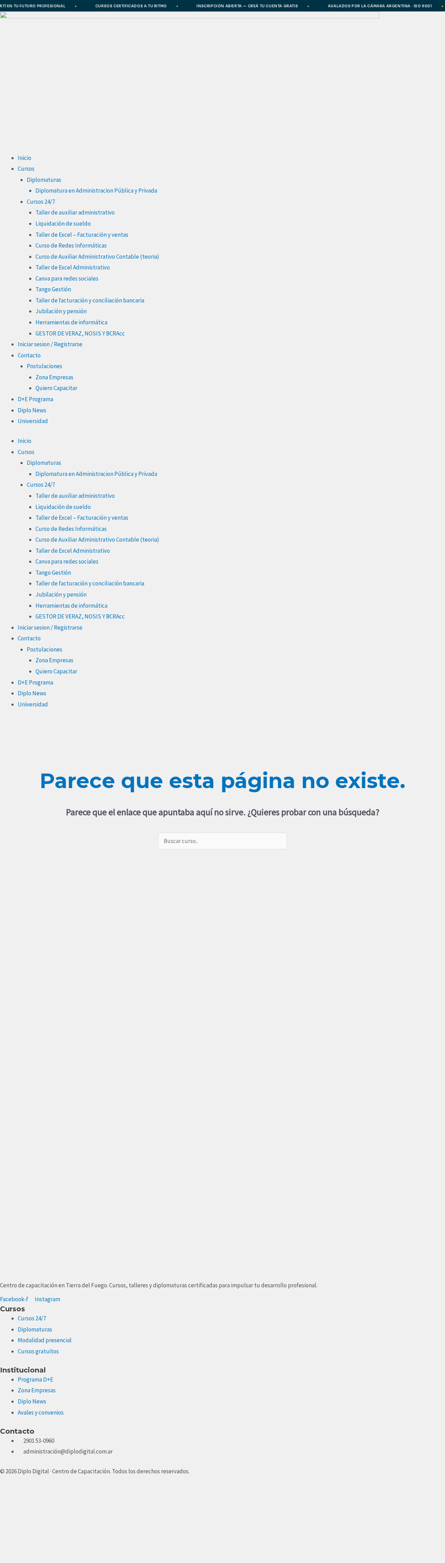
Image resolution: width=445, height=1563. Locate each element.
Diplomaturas (44, 180)
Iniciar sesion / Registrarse (50, 344)
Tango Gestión (53, 289)
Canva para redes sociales (66, 278)
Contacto (29, 355)
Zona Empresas (54, 377)
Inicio (24, 158)
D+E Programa (35, 399)
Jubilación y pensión (61, 311)
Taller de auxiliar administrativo (75, 212)
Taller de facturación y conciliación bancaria (89, 300)
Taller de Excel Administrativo (72, 267)
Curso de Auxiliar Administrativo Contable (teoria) (97, 256)
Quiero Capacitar (56, 388)
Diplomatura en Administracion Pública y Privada (96, 190)
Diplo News (32, 410)
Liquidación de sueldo (63, 223)
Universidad (33, 421)
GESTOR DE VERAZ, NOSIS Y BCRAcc (80, 333)
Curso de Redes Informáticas (71, 245)
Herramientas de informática (71, 322)
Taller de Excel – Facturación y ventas (81, 234)
